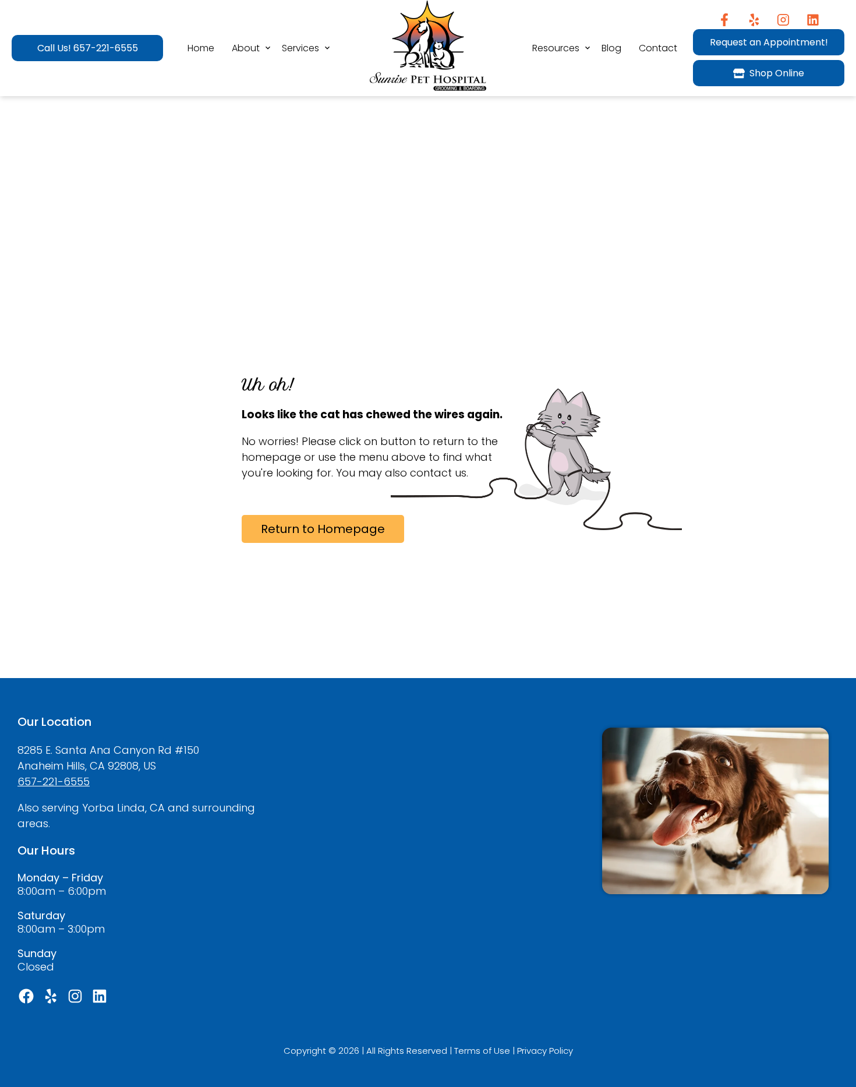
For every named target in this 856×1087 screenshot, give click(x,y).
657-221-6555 (53, 781)
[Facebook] (724, 20)
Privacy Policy (545, 1050)
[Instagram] (783, 20)
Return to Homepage (323, 529)
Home (201, 48)
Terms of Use (482, 1050)
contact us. (439, 472)
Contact (658, 48)
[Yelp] (754, 20)
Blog (611, 48)
